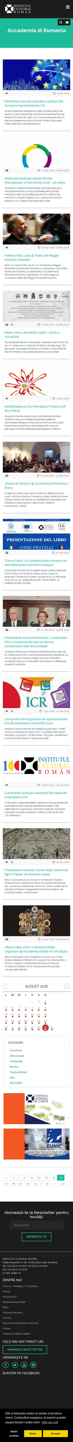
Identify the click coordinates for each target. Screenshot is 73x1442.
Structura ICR (10, 1296)
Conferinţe (16, 1061)
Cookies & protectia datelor (16, 1333)
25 (53, 1177)
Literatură (16, 1050)
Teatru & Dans (18, 1072)
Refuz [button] (33, 1433)
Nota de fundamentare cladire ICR (20, 1323)
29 (20, 1183)
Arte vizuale (17, 1055)
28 (13, 1183)
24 (46, 1177)
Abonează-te (36, 1236)
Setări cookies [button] (14, 1433)
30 (28, 1183)
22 (31, 1177)
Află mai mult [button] (50, 1422)
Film (12, 1077)
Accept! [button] (55, 1433)
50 (47, 1183)
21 (24, 1177)
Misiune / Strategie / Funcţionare (20, 1286)
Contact (7, 1328)
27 (6, 1183)
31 (35, 1183)
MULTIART (16, 1083)
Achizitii (7, 1318)
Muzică (14, 1066)
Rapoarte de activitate (14, 1302)
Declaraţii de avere (12, 1312)
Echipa (6, 1291)
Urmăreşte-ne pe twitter (25, 1349)
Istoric (6, 1307)
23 (39, 1177)
